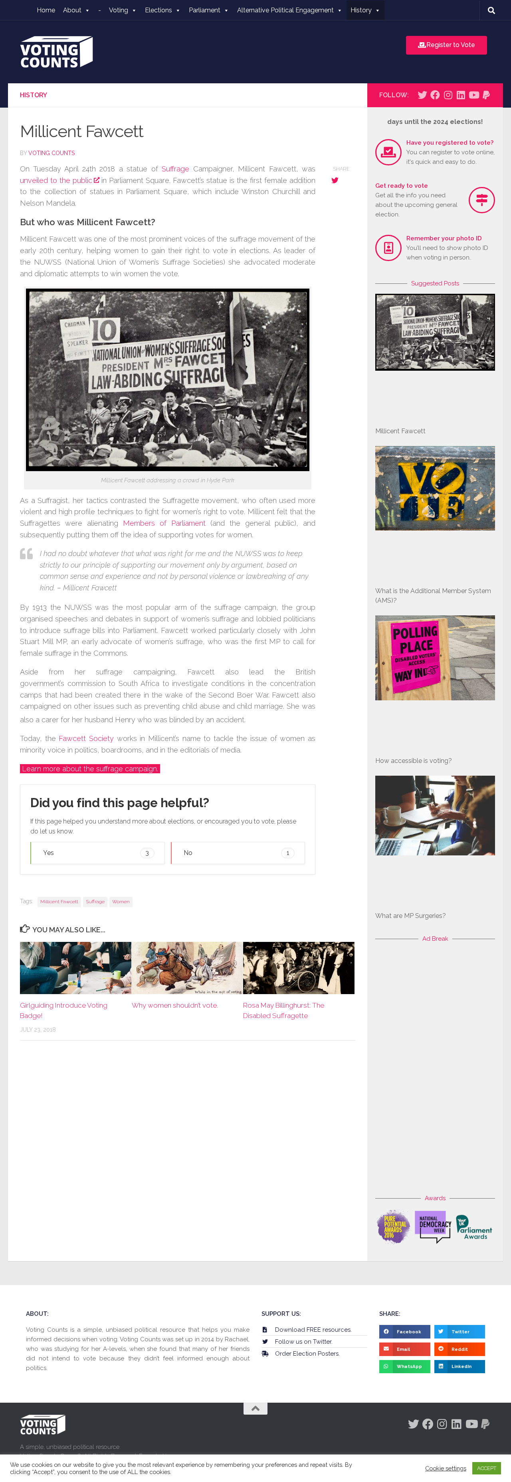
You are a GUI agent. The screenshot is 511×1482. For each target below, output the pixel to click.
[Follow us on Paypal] (486, 95)
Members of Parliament (164, 523)
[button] (404, 1332)
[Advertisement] (435, 1068)
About (72, 10)
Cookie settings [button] (445, 1468)
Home (46, 10)
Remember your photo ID (444, 238)
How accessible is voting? (413, 761)
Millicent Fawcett (59, 901)
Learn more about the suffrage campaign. (90, 769)
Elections (158, 10)
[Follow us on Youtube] (473, 95)
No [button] (236, 853)
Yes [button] (96, 853)
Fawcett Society (86, 738)
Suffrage (175, 169)
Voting (118, 10)
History (361, 10)
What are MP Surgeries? (410, 916)
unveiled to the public (56, 180)
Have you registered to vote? (449, 142)
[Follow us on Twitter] (422, 95)
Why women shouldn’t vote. (175, 1005)
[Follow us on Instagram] (448, 95)
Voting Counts (51, 153)
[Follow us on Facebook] (435, 95)
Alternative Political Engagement (285, 10)
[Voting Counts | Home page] (56, 52)
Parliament (204, 10)
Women (121, 901)
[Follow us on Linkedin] (460, 95)
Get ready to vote (401, 185)
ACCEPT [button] (486, 1468)
